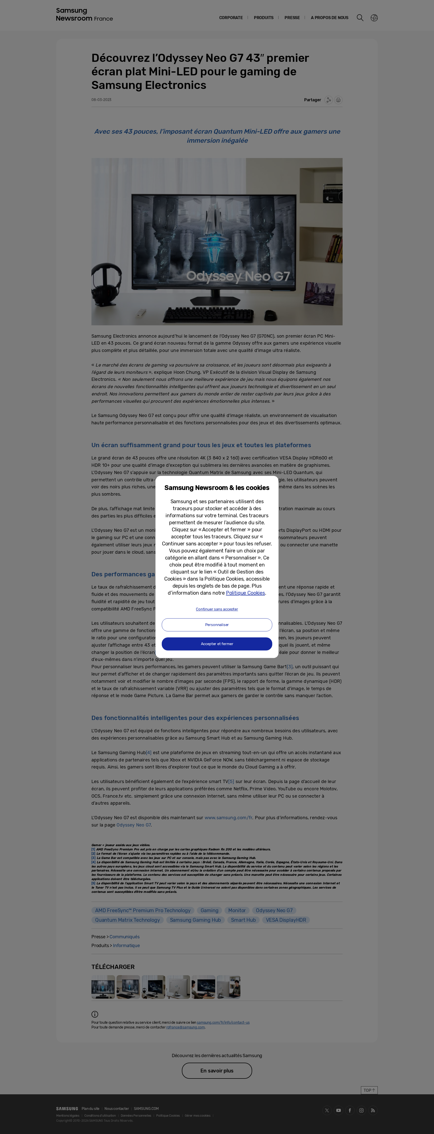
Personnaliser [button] (217, 625)
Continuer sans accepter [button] (217, 609)
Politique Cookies (245, 593)
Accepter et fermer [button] (217, 644)
